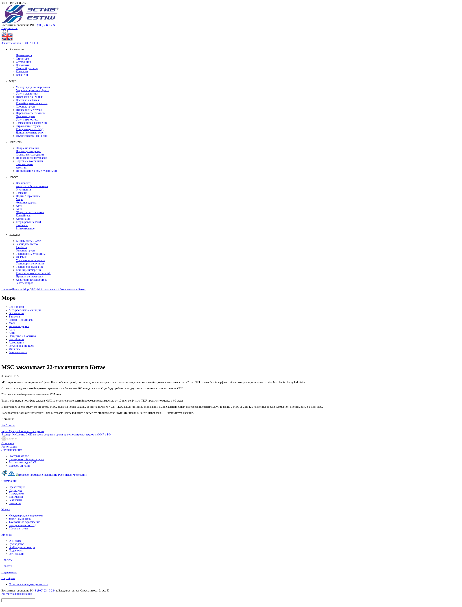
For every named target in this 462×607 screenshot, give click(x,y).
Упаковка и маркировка (30, 260)
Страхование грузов (28, 126)
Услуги (5, 509)
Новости (17, 289)
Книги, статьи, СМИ (29, 240)
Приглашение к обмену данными (36, 170)
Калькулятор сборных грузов (26, 459)
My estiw (6, 534)
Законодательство (27, 244)
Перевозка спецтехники (30, 113)
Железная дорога (26, 202)
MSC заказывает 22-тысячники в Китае (61, 289)
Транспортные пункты (30, 263)
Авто (19, 205)
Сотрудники (23, 61)
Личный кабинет (11, 449)
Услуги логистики (27, 93)
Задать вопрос (24, 282)
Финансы (22, 225)
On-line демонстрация (22, 547)
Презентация (24, 55)
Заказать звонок (11, 43)
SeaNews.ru (8, 425)
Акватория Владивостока (31, 279)
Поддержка (16, 550)
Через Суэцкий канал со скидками (22, 431)
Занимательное (25, 228)
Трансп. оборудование (29, 266)
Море (19, 199)
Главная (6, 289)
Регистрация (9, 446)
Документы (23, 65)
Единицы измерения (28, 269)
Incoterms (21, 247)
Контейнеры (23, 215)
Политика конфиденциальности (28, 584)
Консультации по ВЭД (29, 129)
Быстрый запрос (19, 455)
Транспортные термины (30, 253)
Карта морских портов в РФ (33, 273)
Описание (7, 443)
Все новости (23, 183)
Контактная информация (16, 593)
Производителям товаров (31, 157)
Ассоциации (23, 218)
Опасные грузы (25, 116)
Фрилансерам (24, 164)
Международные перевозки (33, 87)
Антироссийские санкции (32, 186)
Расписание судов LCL (23, 462)
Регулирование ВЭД (28, 221)
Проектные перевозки (29, 276)
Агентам (21, 167)
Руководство (16, 543)
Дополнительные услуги (31, 132)
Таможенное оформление (31, 122)
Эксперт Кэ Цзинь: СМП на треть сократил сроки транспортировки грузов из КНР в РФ (56, 434)
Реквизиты (15, 499)
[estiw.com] (7, 39)
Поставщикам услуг (28, 151)
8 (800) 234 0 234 (45, 25)
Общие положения (27, 148)
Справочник (9, 572)
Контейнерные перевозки (31, 103)
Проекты (6, 559)
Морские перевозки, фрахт (32, 90)
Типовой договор (27, 68)
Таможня (21, 192)
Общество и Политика (30, 212)
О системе (15, 540)
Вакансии (22, 74)
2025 (33, 289)
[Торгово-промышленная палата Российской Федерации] (51, 474)
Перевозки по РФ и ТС (30, 96)
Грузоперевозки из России (32, 135)
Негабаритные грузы (29, 109)
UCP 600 (21, 256)
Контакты (22, 71)
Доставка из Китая (27, 100)
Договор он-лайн (19, 465)
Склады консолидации (30, 154)
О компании (23, 189)
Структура (22, 58)
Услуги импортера (27, 119)
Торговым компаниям (29, 161)
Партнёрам (8, 578)
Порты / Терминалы (28, 196)
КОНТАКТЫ (30, 43)
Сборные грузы (25, 106)
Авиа (19, 209)
